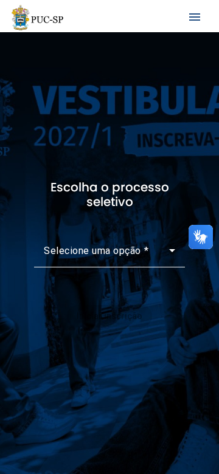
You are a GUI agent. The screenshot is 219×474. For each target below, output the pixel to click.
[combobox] (109, 255)
